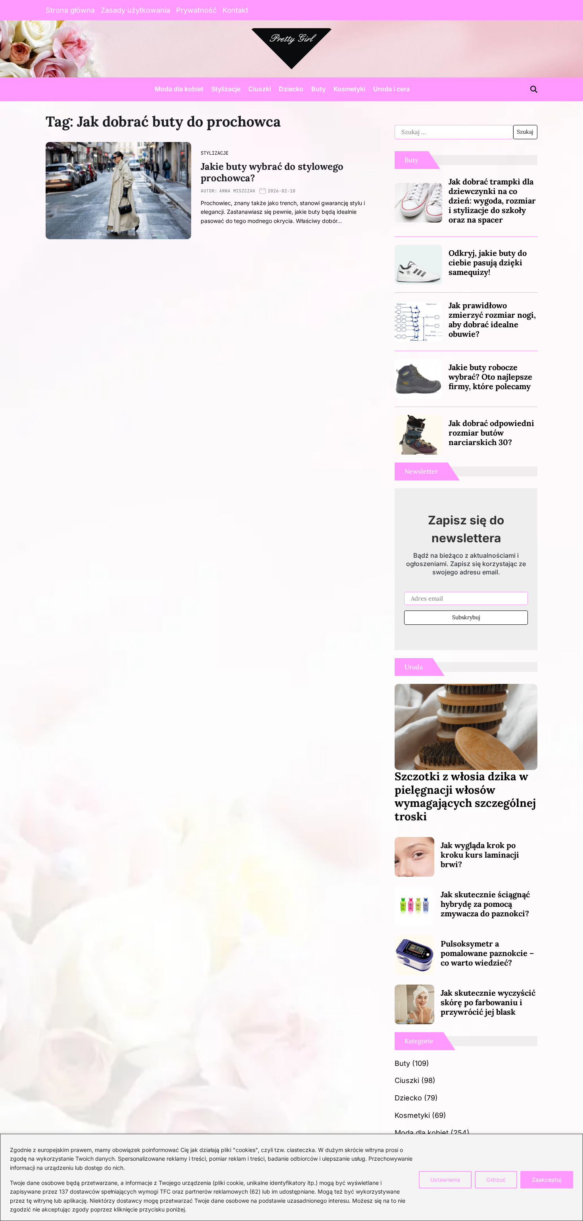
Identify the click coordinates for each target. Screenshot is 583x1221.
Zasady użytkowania (135, 10)
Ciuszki (259, 89)
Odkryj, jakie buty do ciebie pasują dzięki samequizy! (488, 262)
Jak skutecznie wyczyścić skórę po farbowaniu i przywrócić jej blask (488, 1002)
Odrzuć (496, 1179)
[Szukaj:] (454, 132)
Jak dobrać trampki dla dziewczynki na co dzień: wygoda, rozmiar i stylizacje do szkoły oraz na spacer (492, 201)
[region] (291, 1177)
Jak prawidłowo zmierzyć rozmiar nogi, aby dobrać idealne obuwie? (492, 319)
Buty (318, 89)
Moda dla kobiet (179, 89)
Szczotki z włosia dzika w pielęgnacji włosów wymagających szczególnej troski (465, 796)
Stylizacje (225, 89)
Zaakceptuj (547, 1179)
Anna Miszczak (237, 191)
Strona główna (70, 10)
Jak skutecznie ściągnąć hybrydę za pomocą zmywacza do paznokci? (485, 903)
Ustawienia (445, 1179)
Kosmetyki (349, 89)
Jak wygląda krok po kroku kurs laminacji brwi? (480, 854)
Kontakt (235, 10)
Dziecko (291, 89)
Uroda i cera (391, 89)
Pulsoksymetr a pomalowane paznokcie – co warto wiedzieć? (487, 953)
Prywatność (196, 10)
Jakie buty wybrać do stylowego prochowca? (272, 172)
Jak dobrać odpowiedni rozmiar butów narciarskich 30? (491, 432)
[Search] (533, 89)
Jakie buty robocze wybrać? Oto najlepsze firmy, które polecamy (490, 376)
